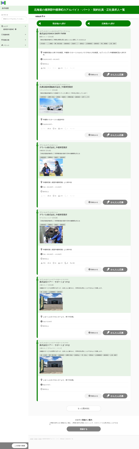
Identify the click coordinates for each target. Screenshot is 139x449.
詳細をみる (94, 74)
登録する (83, 429)
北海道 (31, 439)
